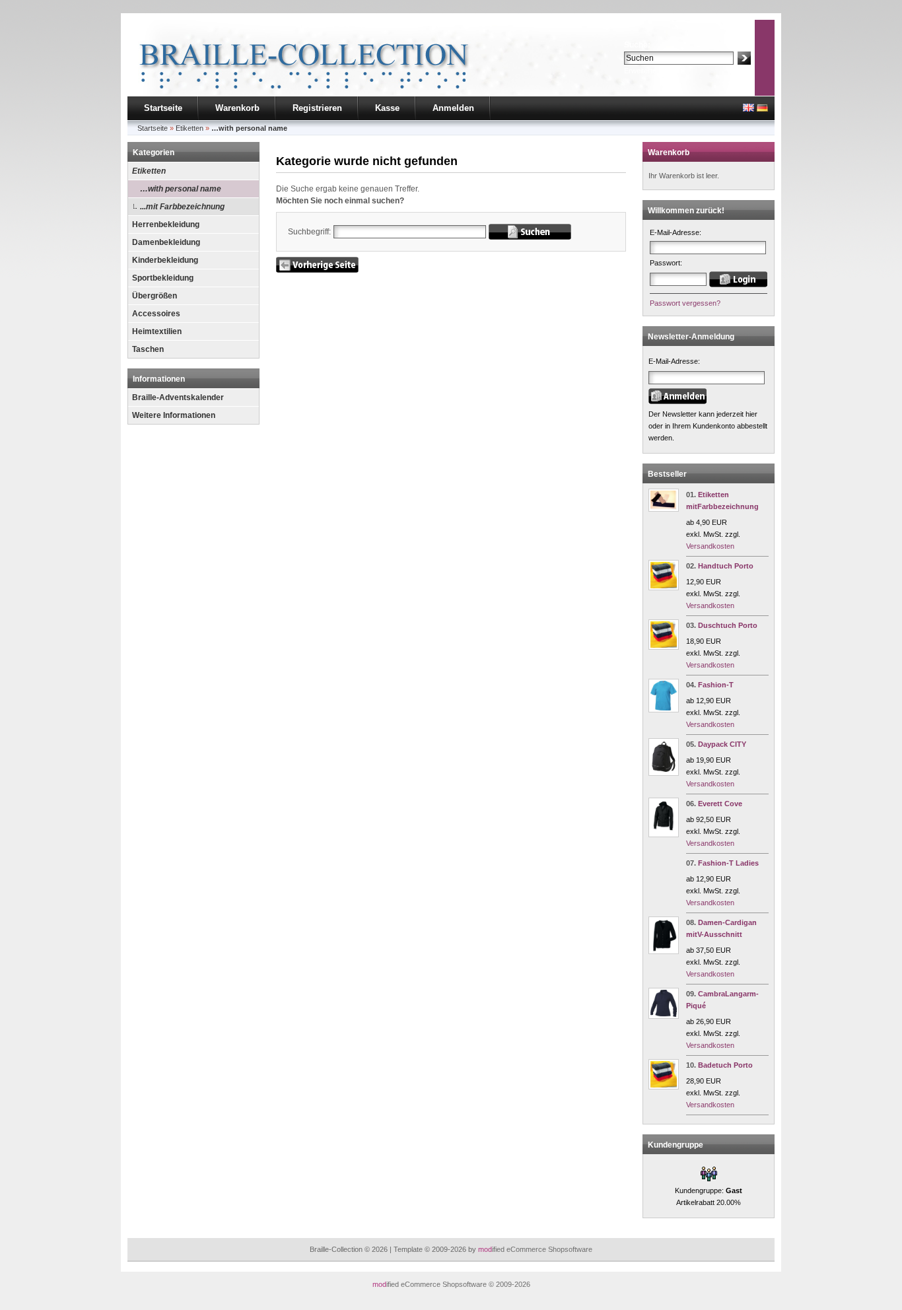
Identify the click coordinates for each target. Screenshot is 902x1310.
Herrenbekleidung (165, 224)
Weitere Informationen (173, 415)
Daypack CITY (722, 744)
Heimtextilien (157, 331)
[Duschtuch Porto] (663, 647)
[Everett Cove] (663, 835)
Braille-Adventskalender (178, 397)
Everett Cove (720, 804)
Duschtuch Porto (727, 625)
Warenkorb (237, 108)
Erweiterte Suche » (654, 71)
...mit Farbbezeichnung (182, 206)
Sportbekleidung (162, 278)
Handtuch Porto (725, 566)
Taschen (148, 349)
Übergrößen (154, 295)
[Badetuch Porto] (663, 1087)
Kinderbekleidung (165, 260)
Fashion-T (716, 685)
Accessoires (156, 313)
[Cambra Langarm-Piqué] (663, 1016)
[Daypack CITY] (663, 773)
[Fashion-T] (663, 710)
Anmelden (453, 108)
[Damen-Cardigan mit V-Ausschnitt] (663, 951)
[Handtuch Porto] (663, 588)
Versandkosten (710, 546)
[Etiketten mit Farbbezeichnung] (663, 509)
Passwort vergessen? (685, 303)
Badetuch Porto (725, 1065)
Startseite (163, 108)
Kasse (387, 108)
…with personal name (180, 188)
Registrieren (317, 108)
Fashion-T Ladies (728, 863)
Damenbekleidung (166, 242)
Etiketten (149, 171)
